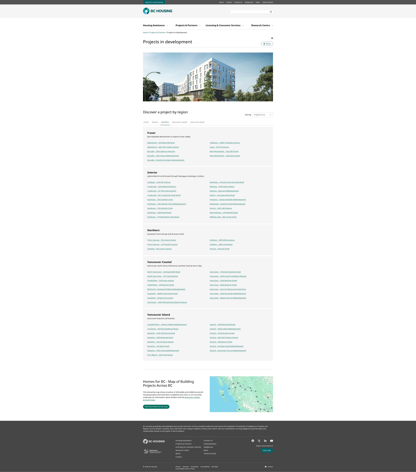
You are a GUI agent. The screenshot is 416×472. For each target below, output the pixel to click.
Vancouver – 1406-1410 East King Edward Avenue (167, 302)
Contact (270, 467)
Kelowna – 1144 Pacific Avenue (222, 186)
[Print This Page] (272, 38)
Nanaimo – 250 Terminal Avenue (160, 342)
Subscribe (267, 450)
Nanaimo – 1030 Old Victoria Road (161, 333)
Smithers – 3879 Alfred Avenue (222, 240)
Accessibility (205, 467)
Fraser (146, 122)
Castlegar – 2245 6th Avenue (158, 182)
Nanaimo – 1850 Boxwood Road (160, 337)
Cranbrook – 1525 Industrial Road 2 (161, 186)
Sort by (248, 115)
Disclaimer (195, 467)
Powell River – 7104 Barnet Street (160, 285)
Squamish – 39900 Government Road (162, 293)
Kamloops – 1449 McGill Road (159, 212)
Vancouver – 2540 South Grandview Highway (228, 276)
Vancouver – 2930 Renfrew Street (223, 280)
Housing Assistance (154, 25)
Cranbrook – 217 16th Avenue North (161, 191)
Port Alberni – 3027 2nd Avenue (160, 355)
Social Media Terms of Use (185, 469)
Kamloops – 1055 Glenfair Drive (160, 199)
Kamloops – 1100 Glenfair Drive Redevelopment (166, 204)
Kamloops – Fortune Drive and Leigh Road (227, 182)
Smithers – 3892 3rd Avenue (221, 244)
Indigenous (249, 2)
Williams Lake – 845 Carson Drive (223, 217)
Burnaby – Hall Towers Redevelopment (163, 156)
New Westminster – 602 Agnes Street (225, 156)
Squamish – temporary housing (160, 298)
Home (145, 32)
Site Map (215, 467)
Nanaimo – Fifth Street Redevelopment (163, 350)
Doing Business (210, 444)
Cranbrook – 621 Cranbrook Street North (164, 195)
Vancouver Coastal (179, 122)
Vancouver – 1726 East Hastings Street (225, 272)
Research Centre (260, 25)
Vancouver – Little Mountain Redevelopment (228, 293)
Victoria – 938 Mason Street (221, 342)
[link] (154, 2)
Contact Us (238, 2)
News (258, 2)
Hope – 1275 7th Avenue (219, 147)
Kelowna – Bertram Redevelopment (224, 191)
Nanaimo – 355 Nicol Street (158, 346)
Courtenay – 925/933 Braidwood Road (162, 329)
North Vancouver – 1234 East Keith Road (163, 272)
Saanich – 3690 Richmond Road (222, 324)
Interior (155, 122)
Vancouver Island (197, 122)
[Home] (154, 443)
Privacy (178, 467)
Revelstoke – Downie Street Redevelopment (227, 204)
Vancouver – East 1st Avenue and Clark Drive (228, 289)
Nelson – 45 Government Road (222, 195)
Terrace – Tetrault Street (219, 249)
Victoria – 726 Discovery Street (222, 333)
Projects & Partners (186, 25)
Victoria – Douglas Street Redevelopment (226, 346)
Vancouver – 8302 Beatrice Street (223, 285)
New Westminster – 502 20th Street (224, 151)
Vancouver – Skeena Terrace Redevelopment (228, 298)
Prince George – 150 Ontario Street (161, 240)
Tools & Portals (267, 2)
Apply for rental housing (154, 2)
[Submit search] (271, 11)
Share (268, 44)
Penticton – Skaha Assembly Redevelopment (228, 199)
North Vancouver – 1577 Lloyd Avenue (162, 276)
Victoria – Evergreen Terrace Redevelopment (228, 350)
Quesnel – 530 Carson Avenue (159, 249)
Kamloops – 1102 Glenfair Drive (160, 208)
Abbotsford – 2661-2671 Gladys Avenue (163, 147)
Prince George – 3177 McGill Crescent (162, 244)
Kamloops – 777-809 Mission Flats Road (163, 217)
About (221, 2)
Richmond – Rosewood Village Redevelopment (166, 289)
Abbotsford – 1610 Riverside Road (161, 143)
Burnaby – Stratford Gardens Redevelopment (165, 160)
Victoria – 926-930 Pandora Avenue (224, 337)
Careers (229, 2)
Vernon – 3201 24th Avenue (221, 208)
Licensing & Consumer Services (223, 25)
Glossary (186, 467)
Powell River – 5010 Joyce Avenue (160, 280)
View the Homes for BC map (156, 406)
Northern (165, 122)
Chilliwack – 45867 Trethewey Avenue (225, 143)
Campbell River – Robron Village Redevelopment (167, 324)
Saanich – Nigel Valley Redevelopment (225, 329)
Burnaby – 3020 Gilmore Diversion (161, 151)
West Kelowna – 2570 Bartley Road (224, 212)
